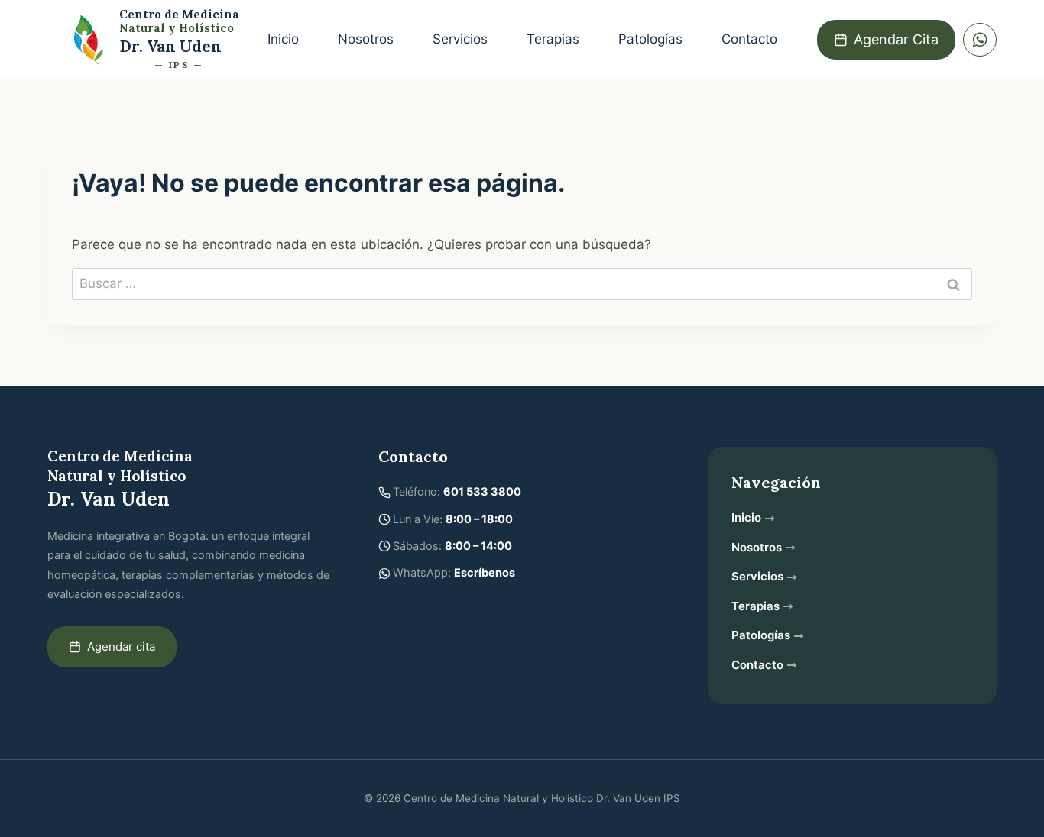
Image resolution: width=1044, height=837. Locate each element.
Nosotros (366, 39)
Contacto (749, 39)
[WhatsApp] (980, 40)
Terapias (553, 39)
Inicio (283, 39)
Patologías (650, 39)
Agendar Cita (896, 39)
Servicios (460, 39)
